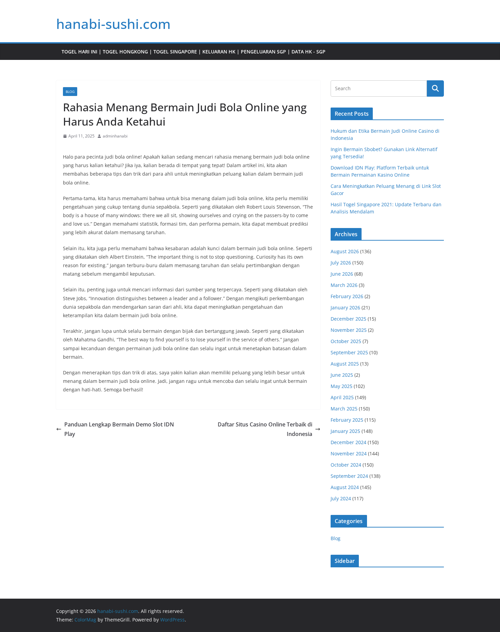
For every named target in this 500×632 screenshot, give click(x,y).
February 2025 (347, 420)
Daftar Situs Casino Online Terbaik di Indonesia (265, 429)
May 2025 (341, 386)
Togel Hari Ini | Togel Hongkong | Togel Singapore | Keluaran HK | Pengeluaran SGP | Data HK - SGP (194, 51)
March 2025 (344, 408)
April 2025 (342, 397)
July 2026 (341, 262)
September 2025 (349, 352)
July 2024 (341, 498)
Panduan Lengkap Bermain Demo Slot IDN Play (119, 429)
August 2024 (345, 487)
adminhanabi (115, 136)
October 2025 (346, 341)
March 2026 (344, 285)
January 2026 (345, 307)
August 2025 (345, 363)
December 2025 (348, 318)
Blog (70, 91)
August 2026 (345, 251)
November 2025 (349, 330)
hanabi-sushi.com (113, 23)
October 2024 (346, 464)
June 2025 (342, 375)
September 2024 (349, 476)
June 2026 (342, 274)
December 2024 (348, 442)
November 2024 (349, 453)
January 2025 (345, 431)
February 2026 (347, 296)
